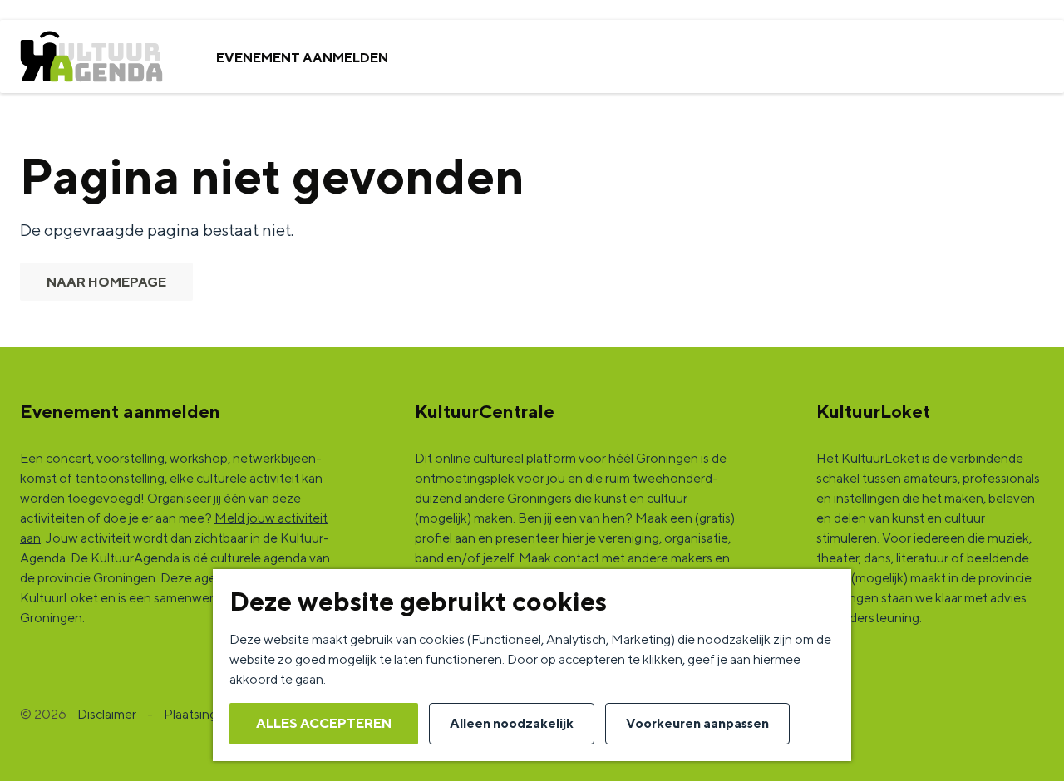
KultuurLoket (880, 458)
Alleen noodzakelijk (512, 723)
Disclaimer (106, 714)
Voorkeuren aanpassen (697, 723)
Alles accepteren (324, 723)
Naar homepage (106, 282)
